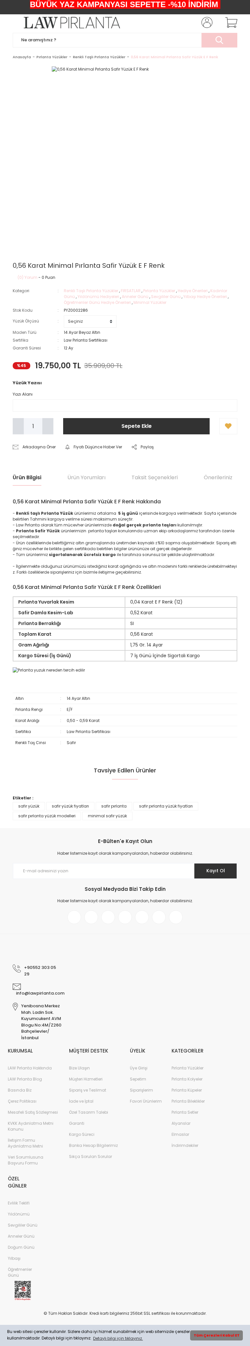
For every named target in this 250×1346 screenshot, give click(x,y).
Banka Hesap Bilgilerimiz (93, 1145)
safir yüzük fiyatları (70, 806)
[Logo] (66, 22)
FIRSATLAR (131, 290)
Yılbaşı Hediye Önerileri (205, 296)
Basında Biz (20, 1090)
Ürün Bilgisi (27, 477)
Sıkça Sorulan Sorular (90, 1156)
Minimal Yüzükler (149, 302)
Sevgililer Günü (166, 296)
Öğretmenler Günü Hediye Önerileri (97, 302)
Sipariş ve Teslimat (87, 1090)
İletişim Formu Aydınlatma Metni (25, 1143)
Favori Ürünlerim (146, 1101)
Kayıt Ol (215, 870)
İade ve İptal (81, 1101)
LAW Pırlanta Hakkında (30, 1068)
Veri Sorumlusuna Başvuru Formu (25, 1160)
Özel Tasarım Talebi (88, 1112)
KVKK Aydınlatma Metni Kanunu (30, 1126)
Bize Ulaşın (79, 1068)
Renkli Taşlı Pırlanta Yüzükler (91, 290)
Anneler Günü (135, 296)
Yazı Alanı (23, 394)
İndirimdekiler (185, 1145)
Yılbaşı (14, 1258)
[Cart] (229, 22)
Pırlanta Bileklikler (188, 1101)
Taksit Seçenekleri (155, 477)
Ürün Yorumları (86, 477)
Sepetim (138, 1079)
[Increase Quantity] (47, 426)
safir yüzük (28, 806)
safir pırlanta (114, 806)
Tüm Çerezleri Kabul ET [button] (217, 1335)
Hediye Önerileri (193, 290)
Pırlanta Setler (185, 1112)
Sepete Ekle (136, 426)
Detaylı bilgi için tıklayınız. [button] (118, 1338)
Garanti (76, 1123)
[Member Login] (206, 22)
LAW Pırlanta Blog (25, 1079)
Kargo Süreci (81, 1134)
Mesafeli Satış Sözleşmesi (33, 1112)
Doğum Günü (21, 1247)
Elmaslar (180, 1134)
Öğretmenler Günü (20, 1272)
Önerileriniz (218, 477)
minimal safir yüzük (107, 816)
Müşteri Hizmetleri (86, 1079)
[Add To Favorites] (228, 426)
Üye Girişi (138, 1068)
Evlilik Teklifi (19, 1203)
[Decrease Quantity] (18, 426)
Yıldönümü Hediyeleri (98, 296)
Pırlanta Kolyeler (187, 1079)
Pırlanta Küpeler (187, 1090)
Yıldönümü (19, 1214)
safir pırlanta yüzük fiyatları (166, 806)
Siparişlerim (141, 1090)
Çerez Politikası (22, 1101)
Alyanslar (181, 1123)
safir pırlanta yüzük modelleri (47, 816)
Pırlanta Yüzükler (159, 290)
